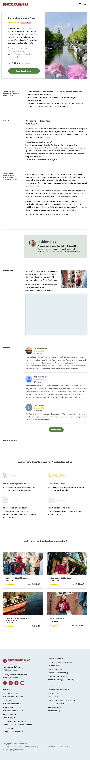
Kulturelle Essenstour (12, 704)
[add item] (67, 215)
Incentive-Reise (55, 707)
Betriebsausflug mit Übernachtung (63, 700)
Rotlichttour (8, 707)
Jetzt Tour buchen (24, 71)
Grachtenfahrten (10, 693)
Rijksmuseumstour (11, 714)
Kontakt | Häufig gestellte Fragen (62, 680)
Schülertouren (9, 728)
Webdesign (7, 750)
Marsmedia (18, 750)
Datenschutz (51, 747)
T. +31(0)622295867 (11, 677)
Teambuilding (54, 711)
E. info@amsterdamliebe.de (15, 674)
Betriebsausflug (55, 669)
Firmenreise (53, 697)
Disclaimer (7, 747)
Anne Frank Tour (10, 700)
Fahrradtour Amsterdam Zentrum (17, 725)
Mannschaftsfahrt (56, 704)
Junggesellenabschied (13, 732)
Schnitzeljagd (9, 718)
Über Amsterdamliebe (57, 676)
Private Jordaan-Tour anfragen (42, 159)
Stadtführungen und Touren (60, 662)
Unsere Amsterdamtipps (58, 673)
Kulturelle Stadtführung (13, 697)
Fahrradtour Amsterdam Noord (16, 721)
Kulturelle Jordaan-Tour (13, 711)
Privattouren (53, 666)
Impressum (64, 747)
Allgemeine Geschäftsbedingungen (29, 747)
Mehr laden (56, 430)
